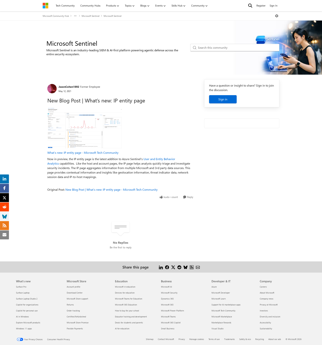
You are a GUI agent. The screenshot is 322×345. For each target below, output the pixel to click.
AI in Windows (22, 316)
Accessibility (265, 322)
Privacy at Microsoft (269, 304)
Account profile (73, 286)
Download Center (75, 292)
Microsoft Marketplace (221, 316)
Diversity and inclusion (270, 316)
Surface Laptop (22, 292)
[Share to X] (173, 267)
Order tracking (73, 310)
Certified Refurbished (76, 316)
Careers (263, 286)
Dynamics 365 (167, 298)
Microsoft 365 (167, 304)
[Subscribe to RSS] (192, 267)
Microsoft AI (166, 286)
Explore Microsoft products (28, 322)
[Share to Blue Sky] (185, 267)
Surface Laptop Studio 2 (26, 298)
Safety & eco (245, 339)
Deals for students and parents (129, 322)
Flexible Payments (75, 328)
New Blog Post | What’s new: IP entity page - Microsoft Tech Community (111, 189)
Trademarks (229, 339)
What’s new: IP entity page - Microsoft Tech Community (83, 152)
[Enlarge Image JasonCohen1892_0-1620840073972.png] (84, 128)
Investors (264, 310)
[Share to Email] (198, 267)
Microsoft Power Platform (172, 310)
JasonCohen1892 (69, 86)
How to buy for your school (127, 310)
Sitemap (149, 339)
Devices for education (125, 292)
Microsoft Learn (218, 298)
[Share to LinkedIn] (161, 267)
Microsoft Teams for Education (128, 298)
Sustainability (266, 328)
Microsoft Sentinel (91, 15)
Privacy (182, 339)
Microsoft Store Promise (78, 322)
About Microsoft (267, 292)
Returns (70, 304)
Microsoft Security (169, 292)
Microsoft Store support (77, 298)
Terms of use (214, 339)
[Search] (250, 5)
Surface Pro (21, 286)
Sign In (273, 5)
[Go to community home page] (45, 5)
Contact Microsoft (166, 339)
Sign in (222, 99)
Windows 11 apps (24, 328)
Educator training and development (131, 316)
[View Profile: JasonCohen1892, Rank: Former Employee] (52, 88)
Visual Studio (217, 328)
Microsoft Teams (168, 316)
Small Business (167, 328)
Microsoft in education (125, 286)
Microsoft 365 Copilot (171, 322)
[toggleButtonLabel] (276, 15)
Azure (214, 286)
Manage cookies (196, 339)
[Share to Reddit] (179, 267)
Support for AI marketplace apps (226, 304)
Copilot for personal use (27, 310)
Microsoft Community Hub (56, 15)
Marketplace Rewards (221, 322)
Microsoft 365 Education (126, 304)
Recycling (259, 339)
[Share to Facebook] (167, 267)
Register (261, 5)
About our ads (274, 339)
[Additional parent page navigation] (75, 15)
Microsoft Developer (220, 292)
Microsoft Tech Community (223, 310)
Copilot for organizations (27, 304)
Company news (266, 298)
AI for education (122, 328)
